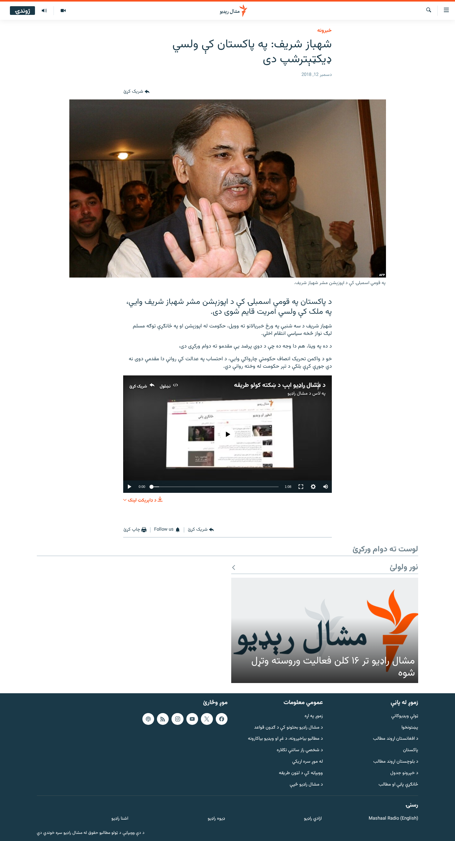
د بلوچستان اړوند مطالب (395, 762)
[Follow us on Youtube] (192, 719)
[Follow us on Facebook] (222, 719)
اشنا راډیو (119, 819)
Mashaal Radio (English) (393, 819)
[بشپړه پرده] (301, 486)
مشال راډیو (298, 393)
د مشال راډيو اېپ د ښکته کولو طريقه (280, 385)
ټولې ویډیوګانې (404, 716)
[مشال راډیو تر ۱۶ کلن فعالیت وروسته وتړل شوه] (324, 630)
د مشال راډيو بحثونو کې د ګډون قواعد (288, 727)
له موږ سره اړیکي (307, 762)
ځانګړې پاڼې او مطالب (398, 785)
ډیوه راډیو (216, 819)
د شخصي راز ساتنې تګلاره (300, 750)
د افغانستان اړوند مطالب (395, 739)
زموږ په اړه (314, 716)
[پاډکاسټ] (148, 719)
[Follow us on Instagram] (177, 719)
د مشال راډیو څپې (306, 785)
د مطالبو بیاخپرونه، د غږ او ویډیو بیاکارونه (285, 739)
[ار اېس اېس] (163, 719)
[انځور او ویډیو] (63, 10)
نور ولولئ (404, 567)
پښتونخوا (409, 727)
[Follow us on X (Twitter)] (207, 719)
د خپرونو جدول (404, 773)
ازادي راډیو (313, 819)
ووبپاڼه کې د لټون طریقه (301, 773)
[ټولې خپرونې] (44, 10)
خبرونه (324, 31)
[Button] (137, 92)
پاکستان (410, 750)
